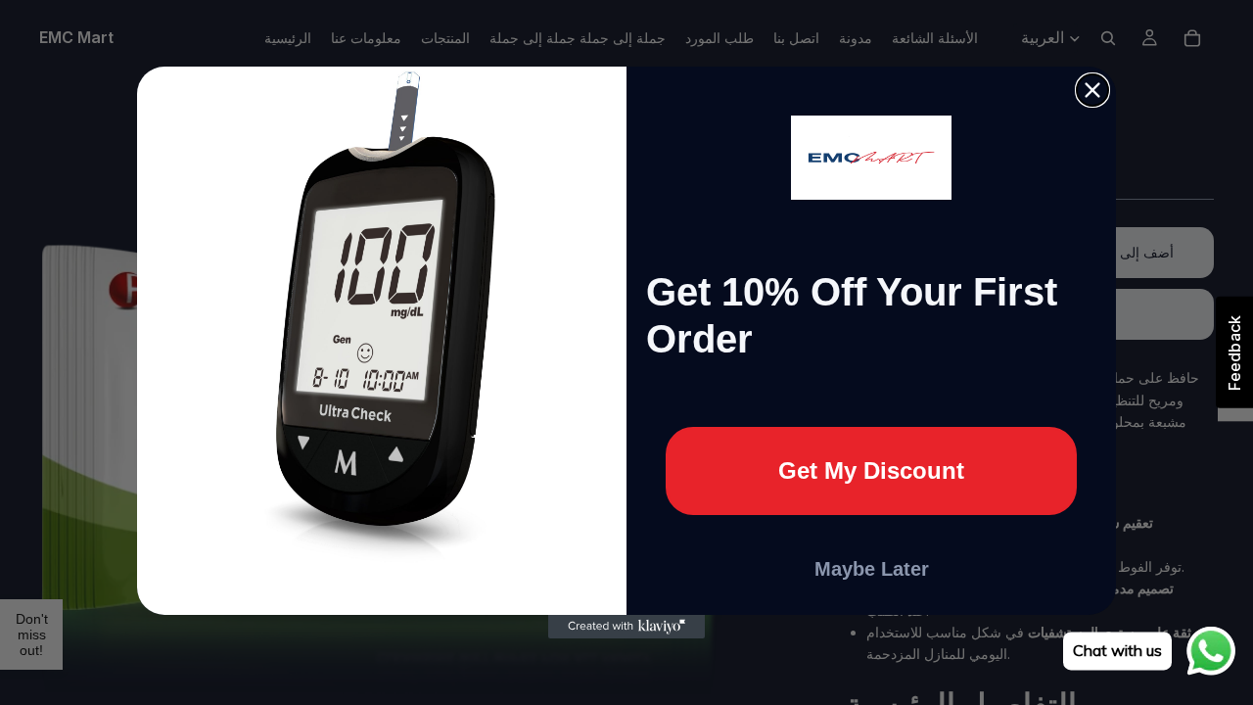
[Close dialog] (1092, 90)
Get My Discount (871, 470)
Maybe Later (871, 569)
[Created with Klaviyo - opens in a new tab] (626, 626)
